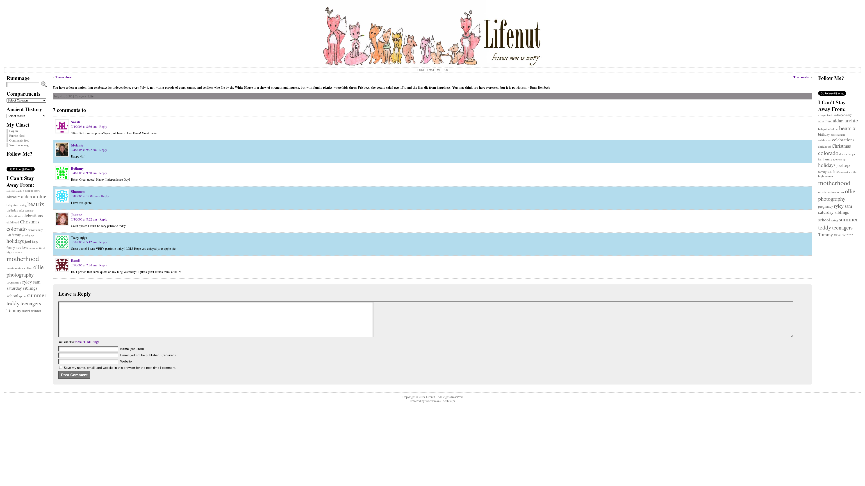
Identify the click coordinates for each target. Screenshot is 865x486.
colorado (17, 228)
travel (26, 310)
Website (126, 361)
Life (90, 96)
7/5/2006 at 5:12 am (84, 242)
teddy (13, 303)
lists (18, 248)
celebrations (31, 215)
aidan (26, 196)
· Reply (102, 126)
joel (28, 241)
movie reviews (16, 268)
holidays (15, 240)
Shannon (78, 191)
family (16, 234)
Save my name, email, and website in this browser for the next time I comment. (120, 367)
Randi (75, 260)
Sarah (75, 121)
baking (23, 205)
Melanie (77, 145)
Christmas (29, 221)
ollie (38, 267)
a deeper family (14, 190)
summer (36, 295)
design (39, 230)
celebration (13, 216)
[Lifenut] (432, 34)
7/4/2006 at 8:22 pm (84, 219)
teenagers (30, 303)
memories (33, 248)
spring (22, 296)
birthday (12, 210)
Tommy (14, 310)
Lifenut (430, 397)
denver (31, 230)
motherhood (23, 258)
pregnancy (14, 282)
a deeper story (31, 191)
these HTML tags (87, 341)
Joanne (76, 214)
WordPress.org (19, 145)
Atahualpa (449, 401)
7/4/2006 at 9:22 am (84, 150)
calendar (29, 210)
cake (21, 210)
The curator (801, 77)
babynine (12, 205)
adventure (13, 196)
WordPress (432, 401)
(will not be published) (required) (148, 355)
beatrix (35, 204)
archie (39, 196)
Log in (13, 131)
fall (9, 235)
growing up (28, 235)
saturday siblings (22, 288)
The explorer (64, 77)
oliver (29, 268)
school (12, 295)
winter (36, 310)
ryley (27, 281)
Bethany (77, 168)
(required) (132, 349)
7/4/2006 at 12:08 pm (84, 196)
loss (25, 247)
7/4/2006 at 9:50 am (84, 173)
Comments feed (19, 140)
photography (20, 274)
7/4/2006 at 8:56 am (84, 126)
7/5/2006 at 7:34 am (84, 265)
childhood (13, 222)
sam (36, 282)
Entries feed (17, 135)
